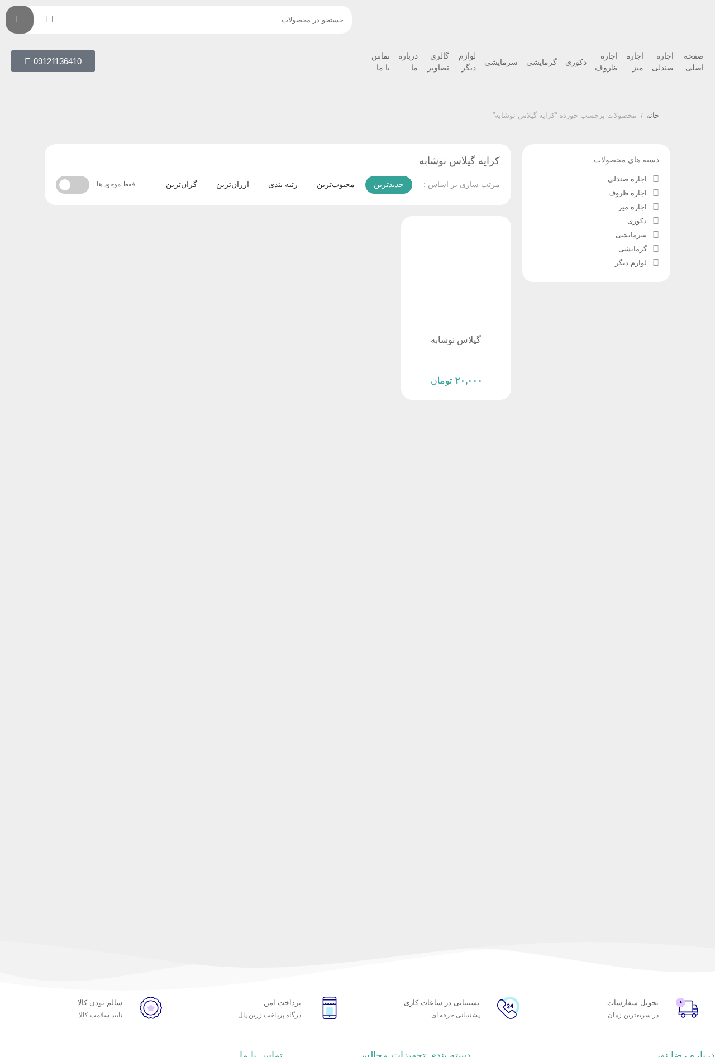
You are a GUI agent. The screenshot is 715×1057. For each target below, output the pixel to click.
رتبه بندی (283, 184)
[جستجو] (20, 20)
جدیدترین (389, 184)
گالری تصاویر (438, 61)
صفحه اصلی (694, 61)
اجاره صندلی (663, 61)
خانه (652, 115)
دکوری (576, 62)
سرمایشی (501, 62)
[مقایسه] (455, 372)
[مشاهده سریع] (477, 372)
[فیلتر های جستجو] (50, 20)
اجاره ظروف (606, 61)
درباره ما (408, 61)
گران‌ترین (181, 184)
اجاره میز (635, 61)
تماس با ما (380, 61)
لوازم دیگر (467, 61)
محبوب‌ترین (336, 184)
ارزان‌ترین (232, 184)
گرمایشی (541, 62)
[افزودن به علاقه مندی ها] (434, 372)
